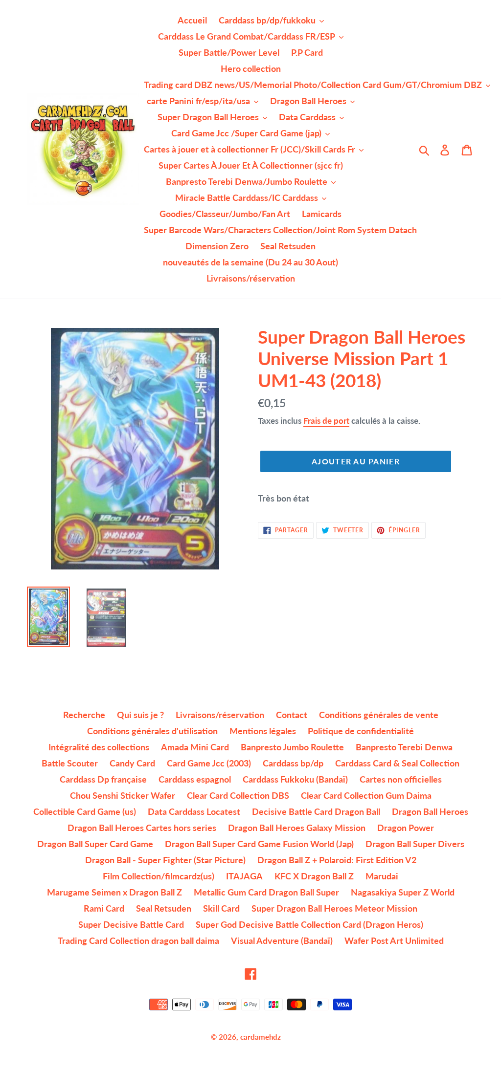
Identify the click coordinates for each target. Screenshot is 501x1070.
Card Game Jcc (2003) (209, 763)
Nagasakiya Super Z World (403, 892)
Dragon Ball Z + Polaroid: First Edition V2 (336, 859)
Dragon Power (405, 827)
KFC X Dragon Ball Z (314, 876)
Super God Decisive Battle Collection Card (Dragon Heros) (309, 924)
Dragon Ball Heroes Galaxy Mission (296, 827)
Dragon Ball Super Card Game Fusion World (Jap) (259, 843)
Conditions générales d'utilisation (152, 730)
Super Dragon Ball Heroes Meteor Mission (334, 908)
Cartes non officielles (401, 779)
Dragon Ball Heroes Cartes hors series (142, 827)
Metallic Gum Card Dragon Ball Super (266, 892)
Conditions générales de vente (378, 714)
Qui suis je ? (140, 714)
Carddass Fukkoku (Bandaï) (295, 779)
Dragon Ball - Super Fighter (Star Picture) (165, 859)
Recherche (84, 714)
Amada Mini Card (195, 747)
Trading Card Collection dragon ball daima (138, 940)
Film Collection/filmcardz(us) (158, 876)
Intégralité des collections (98, 747)
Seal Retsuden (163, 908)
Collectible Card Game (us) (84, 811)
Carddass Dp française (103, 779)
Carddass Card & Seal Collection (397, 763)
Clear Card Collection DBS (238, 795)
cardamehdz (260, 1036)
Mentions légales (262, 730)
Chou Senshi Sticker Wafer (122, 795)
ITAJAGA (244, 876)
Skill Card (221, 908)
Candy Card (132, 763)
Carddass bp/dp (293, 763)
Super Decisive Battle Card (131, 924)
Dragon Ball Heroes (430, 811)
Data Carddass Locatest (194, 811)
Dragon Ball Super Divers (414, 843)
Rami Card (104, 908)
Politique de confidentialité (361, 730)
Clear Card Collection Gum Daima (366, 795)
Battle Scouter (70, 763)
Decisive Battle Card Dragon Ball (316, 811)
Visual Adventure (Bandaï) (282, 940)
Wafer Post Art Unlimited (394, 940)
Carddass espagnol (195, 779)
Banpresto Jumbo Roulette (292, 747)
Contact (291, 714)
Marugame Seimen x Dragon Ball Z (114, 892)
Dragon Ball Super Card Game (95, 843)
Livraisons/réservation (220, 714)
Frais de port (326, 420)
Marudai (381, 876)
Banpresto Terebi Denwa (404, 747)
